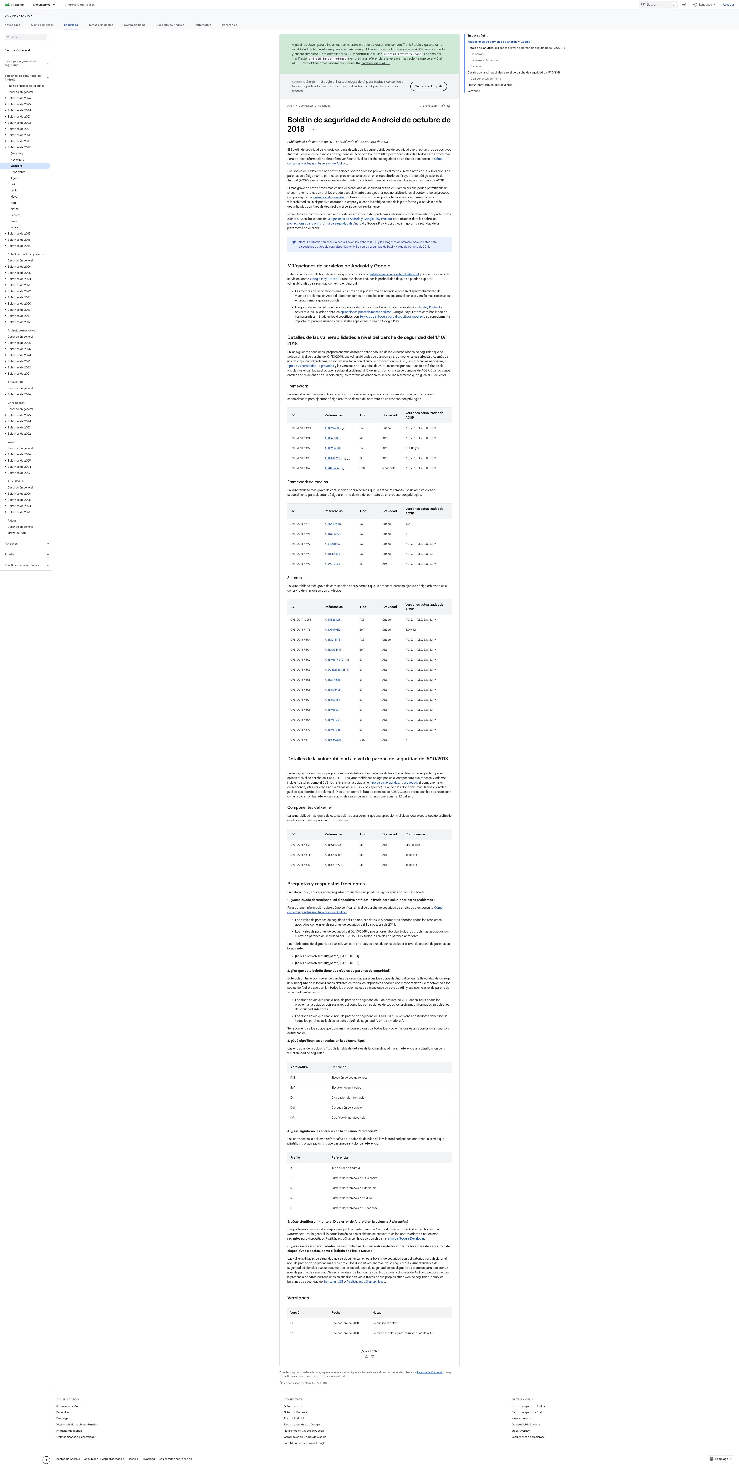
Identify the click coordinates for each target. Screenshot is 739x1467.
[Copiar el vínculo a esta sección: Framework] (312, 386)
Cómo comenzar (42, 25)
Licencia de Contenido (430, 1372)
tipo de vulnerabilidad (301, 366)
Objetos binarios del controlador (75, 1437)
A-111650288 (333, 739)
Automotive (203, 25)
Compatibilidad (134, 25)
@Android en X (293, 1406)
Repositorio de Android (70, 1406)
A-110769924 (333, 534)
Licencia (133, 1458)
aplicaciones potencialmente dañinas (365, 312)
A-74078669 (332, 544)
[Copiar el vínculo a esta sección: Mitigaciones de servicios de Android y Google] (394, 266)
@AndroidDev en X (295, 1412)
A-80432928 (332, 669)
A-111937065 (333, 729)
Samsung (330, 1282)
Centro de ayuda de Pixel (527, 1412)
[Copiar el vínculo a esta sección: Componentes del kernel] (335, 808)
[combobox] (658, 4)
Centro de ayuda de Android (529, 1406)
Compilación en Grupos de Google (305, 1437)
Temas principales (101, 25)
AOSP (290, 105)
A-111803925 (333, 689)
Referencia (229, 25)
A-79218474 (332, 564)
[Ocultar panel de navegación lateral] (46, 1460)
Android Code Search (79, 4)
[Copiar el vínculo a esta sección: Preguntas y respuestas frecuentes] (369, 884)
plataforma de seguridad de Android (394, 274)
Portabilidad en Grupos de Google (304, 1443)
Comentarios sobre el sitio (175, 1458)
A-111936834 (332, 709)
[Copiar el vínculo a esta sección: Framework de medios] (332, 482)
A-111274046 (333, 428)
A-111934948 (333, 448)
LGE (340, 1282)
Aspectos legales (113, 1458)
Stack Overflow (521, 1430)
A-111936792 (332, 659)
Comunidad (91, 1458)
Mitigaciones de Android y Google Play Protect (359, 219)
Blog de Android (294, 1418)
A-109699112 (333, 629)
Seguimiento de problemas (528, 1437)
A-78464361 (332, 468)
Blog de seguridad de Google (302, 1424)
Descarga (62, 1418)
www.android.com (523, 1418)
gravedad (327, 366)
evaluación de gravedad (329, 197)
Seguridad (71, 25)
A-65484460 (333, 524)
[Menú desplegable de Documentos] (55, 4)
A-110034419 (333, 649)
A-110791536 (333, 679)
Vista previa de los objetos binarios (77, 1424)
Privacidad (148, 1458)
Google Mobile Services (526, 1424)
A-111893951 (332, 699)
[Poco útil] (449, 106)
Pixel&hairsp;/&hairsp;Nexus (366, 1282)
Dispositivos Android (170, 25)
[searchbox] (26, 37)
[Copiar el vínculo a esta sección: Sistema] (305, 578)
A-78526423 (332, 619)
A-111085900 (333, 458)
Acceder (728, 4)
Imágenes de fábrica (69, 1430)
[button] (23, 63)
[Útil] (443, 106)
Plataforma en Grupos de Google (304, 1430)
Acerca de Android (68, 1458)
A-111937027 (333, 719)
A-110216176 (332, 639)
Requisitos (62, 1412)
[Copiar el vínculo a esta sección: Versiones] (313, 1298)
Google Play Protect (324, 279)
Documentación (19, 15)
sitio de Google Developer (406, 1239)
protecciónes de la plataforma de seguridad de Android (325, 223)
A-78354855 (332, 554)
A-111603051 (333, 438)
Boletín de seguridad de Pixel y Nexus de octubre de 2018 (392, 246)
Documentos (42, 4)
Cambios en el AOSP (375, 63)
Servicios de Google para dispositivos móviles (391, 317)
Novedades (12, 25)
